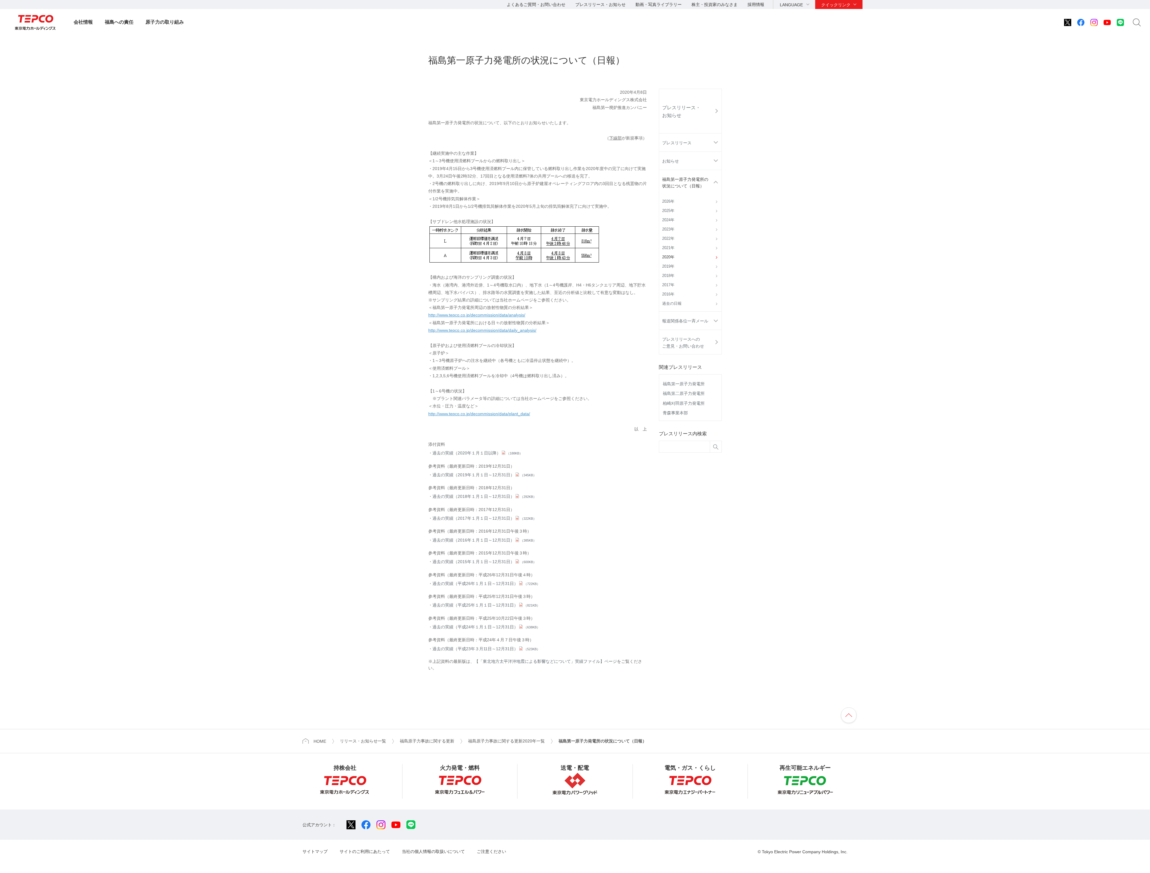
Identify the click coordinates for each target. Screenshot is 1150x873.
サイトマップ (315, 851)
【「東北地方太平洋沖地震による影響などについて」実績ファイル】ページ (545, 661)
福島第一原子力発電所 (684, 383)
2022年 (668, 239)
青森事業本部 (675, 412)
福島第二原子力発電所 (684, 393)
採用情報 (756, 4)
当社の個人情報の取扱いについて (433, 851)
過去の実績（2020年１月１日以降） (477, 453)
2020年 (668, 257)
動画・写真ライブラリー (658, 4)
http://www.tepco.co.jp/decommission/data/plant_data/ (479, 413)
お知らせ (670, 161)
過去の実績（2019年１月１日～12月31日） (484, 474)
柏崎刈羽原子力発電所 (684, 403)
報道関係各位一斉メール (685, 321)
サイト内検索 (1137, 22)
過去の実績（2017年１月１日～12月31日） (484, 518)
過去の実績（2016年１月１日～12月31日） (484, 540)
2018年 (668, 276)
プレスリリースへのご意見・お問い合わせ (683, 342)
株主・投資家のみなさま (714, 4)
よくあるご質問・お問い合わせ (536, 4)
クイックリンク (836, 4)
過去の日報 (672, 303)
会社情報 (83, 22)
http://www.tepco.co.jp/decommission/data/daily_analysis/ (482, 330)
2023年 (668, 229)
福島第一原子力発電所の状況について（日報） (685, 182)
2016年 (668, 294)
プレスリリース (676, 142)
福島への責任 (119, 22)
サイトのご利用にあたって (365, 851)
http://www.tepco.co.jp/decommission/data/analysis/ (476, 315)
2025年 (668, 211)
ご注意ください (491, 851)
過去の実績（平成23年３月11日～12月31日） (486, 648)
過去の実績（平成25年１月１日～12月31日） (486, 605)
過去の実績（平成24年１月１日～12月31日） (486, 627)
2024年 (668, 220)
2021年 (668, 248)
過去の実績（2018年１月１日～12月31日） (484, 496)
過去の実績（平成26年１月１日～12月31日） (486, 583)
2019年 (668, 266)
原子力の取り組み (165, 22)
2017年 (668, 285)
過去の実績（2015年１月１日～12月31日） (484, 561)
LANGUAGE (791, 4)
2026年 (668, 201)
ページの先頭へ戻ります (849, 715)
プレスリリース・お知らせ (600, 4)
